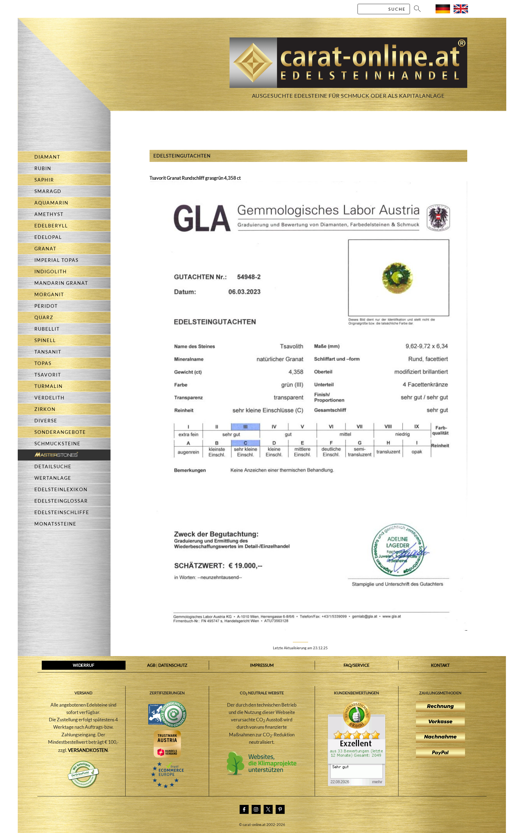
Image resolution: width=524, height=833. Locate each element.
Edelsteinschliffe (61, 512)
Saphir (44, 180)
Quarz (43, 317)
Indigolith (50, 271)
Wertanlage (52, 478)
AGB (151, 665)
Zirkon (45, 409)
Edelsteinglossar (61, 501)
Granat (45, 248)
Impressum (262, 665)
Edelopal (48, 237)
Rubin (42, 168)
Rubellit (47, 329)
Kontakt (440, 665)
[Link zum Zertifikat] (356, 784)
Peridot (46, 306)
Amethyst (49, 214)
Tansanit (47, 352)
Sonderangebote (60, 432)
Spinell (45, 340)
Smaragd (47, 191)
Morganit (49, 294)
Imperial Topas (56, 260)
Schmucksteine (57, 443)
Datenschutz (172, 665)
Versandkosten (88, 750)
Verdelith (49, 398)
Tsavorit (47, 375)
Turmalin (48, 386)
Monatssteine (55, 524)
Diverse (45, 420)
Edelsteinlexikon (61, 489)
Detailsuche (53, 466)
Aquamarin (51, 203)
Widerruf (83, 665)
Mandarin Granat (61, 283)
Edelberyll (51, 226)
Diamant (47, 157)
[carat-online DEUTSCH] (443, 11)
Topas (43, 363)
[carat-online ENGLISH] (461, 11)
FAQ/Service (357, 665)
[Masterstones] (48, 455)
